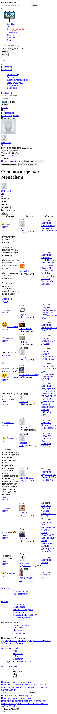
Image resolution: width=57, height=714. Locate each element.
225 (21, 231)
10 (2, 145)
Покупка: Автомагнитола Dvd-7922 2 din (49, 327)
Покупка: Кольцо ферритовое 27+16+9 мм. (47, 355)
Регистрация (7, 113)
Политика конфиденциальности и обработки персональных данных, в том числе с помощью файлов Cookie (24, 687)
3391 (21, 377)
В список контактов (28, 164)
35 (20, 344)
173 (21, 445)
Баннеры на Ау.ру (22, 625)
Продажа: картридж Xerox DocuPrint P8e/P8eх (46, 440)
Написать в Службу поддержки (16, 695)
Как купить (18, 604)
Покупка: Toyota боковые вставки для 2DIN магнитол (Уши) (49, 312)
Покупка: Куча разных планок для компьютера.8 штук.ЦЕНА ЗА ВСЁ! (48, 372)
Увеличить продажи (23, 609)
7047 (21, 404)
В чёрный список (9, 164)
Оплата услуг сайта (11, 648)
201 (21, 359)
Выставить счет (20, 633)
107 (21, 317)
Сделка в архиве (45, 576)
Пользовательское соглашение (16, 682)
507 (21, 429)
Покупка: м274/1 (46, 561)
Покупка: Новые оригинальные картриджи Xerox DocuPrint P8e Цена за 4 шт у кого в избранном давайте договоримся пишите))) (48, 536)
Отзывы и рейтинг (22, 617)
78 (20, 580)
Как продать (19, 607)
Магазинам (18, 630)
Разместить (6, 67)
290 (21, 515)
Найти (5, 51)
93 (20, 331)
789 (21, 274)
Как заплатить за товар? (25, 614)
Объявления (19, 627)
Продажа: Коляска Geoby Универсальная (48, 425)
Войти (4, 107)
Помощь (5, 601)
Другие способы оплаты (19, 661)
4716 (27, 565)
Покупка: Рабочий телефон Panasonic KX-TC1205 (48, 510)
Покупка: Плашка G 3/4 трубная (48, 341)
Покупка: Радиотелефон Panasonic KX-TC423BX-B (48, 476)
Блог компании (20, 594)
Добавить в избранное (33, 161)
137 (21, 541)
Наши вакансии (21, 591)
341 (21, 480)
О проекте (6, 588)
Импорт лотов (20, 612)
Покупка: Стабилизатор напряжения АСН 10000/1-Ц (49, 227)
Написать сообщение (11, 161)
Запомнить (9, 102)
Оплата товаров (9, 666)
